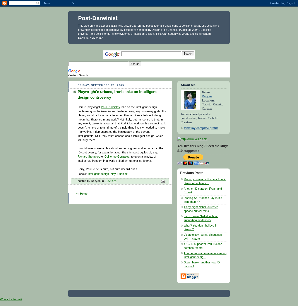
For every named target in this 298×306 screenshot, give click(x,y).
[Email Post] (162, 181)
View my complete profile (201, 128)
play (113, 173)
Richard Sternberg (89, 156)
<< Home (81, 193)
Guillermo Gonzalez (116, 156)
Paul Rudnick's (110, 107)
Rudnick (122, 173)
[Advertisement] (147, 45)
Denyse (207, 96)
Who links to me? (11, 299)
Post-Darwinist (98, 18)
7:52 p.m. (111, 180)
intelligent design (98, 173)
